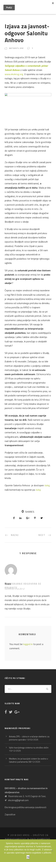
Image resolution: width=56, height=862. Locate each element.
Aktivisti (14, 48)
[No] (52, 850)
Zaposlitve (10, 814)
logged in (28, 644)
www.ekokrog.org (14, 74)
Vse (21, 48)
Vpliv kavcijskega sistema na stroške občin (29, 747)
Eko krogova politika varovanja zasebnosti (25, 807)
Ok (28, 857)
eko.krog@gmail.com (18, 800)
